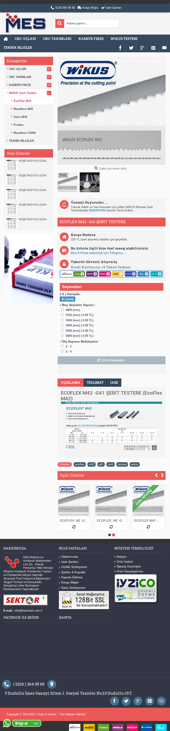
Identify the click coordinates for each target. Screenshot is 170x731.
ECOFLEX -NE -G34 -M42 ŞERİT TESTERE (128, 520)
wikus (134, 464)
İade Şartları (70, 561)
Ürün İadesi (125, 561)
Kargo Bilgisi (70, 582)
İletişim (121, 556)
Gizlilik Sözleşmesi (74, 567)
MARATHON (97, 210)
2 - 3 (68, 346)
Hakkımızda (69, 556)
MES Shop (37, 714)
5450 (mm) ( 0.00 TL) (79, 320)
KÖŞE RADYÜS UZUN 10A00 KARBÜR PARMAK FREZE (35, 204)
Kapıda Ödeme (72, 577)
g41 (101, 464)
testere (122, 464)
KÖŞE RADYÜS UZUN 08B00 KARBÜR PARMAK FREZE (35, 219)
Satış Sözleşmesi (73, 587)
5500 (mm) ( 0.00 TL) (79, 325)
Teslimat (95, 382)
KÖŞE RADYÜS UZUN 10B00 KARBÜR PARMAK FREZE (35, 190)
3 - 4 (68, 351)
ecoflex (79, 464)
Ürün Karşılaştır (113, 360)
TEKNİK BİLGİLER (21, 140)
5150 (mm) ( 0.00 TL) (79, 315)
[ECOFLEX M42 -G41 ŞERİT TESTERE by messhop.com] (69, 181)
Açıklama (70, 382)
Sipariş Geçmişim (129, 566)
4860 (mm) (73, 310)
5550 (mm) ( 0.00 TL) (79, 330)
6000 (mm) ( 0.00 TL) (79, 335)
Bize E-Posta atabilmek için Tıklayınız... (98, 253)
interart (52, 714)
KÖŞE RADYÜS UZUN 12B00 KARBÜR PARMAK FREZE (35, 160)
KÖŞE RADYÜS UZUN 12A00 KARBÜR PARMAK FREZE (35, 175)
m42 (91, 464)
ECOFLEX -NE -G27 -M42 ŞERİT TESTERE (91, 520)
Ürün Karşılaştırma (130, 571)
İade (114, 382)
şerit (110, 464)
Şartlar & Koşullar (73, 572)
